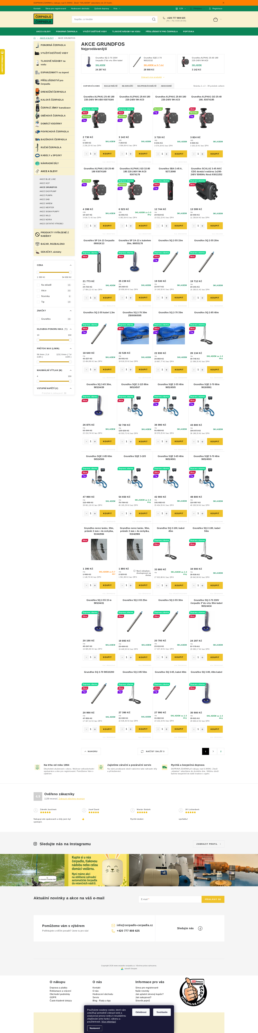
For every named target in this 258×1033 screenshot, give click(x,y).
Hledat (154, 19)
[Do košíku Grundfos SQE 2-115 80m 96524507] (143, 441)
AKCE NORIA (46, 219)
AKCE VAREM (46, 203)
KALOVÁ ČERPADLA (52, 100)
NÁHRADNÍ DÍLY (50, 163)
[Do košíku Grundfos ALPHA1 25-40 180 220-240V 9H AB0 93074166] (107, 153)
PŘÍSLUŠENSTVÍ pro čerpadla (52, 82)
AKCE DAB (44, 199)
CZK (181, 8)
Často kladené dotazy (61, 1000)
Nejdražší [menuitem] (127, 86)
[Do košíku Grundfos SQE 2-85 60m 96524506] (107, 513)
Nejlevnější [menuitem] (111, 86)
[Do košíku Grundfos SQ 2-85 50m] (143, 729)
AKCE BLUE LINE (48, 179)
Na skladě (55, 285)
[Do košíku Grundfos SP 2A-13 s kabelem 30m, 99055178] (143, 297)
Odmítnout (141, 1012)
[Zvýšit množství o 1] (94, 153)
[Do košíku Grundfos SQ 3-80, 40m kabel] (215, 729)
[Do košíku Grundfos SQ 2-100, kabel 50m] (215, 585)
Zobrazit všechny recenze (72, 799)
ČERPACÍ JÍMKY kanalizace (56, 108)
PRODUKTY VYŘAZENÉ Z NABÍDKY (55, 234)
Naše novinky (142, 991)
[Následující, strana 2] (213, 751)
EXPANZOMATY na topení (55, 72)
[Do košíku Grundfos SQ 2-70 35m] (179, 369)
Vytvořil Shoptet (131, 969)
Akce (55, 290)
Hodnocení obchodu (80, 8)
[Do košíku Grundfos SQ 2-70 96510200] (107, 729)
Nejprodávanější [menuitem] (147, 86)
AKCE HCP (45, 183)
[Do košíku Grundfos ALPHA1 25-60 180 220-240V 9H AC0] (143, 153)
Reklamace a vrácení (60, 991)
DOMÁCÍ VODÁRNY (51, 123)
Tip (55, 302)
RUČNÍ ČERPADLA (51, 147)
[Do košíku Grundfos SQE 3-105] (143, 513)
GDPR (53, 997)
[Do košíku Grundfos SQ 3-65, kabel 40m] (179, 729)
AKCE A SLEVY (49, 171)
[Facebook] (200, 928)
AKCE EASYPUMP (48, 191)
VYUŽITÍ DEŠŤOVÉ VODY (54, 53)
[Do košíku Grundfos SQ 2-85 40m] (215, 369)
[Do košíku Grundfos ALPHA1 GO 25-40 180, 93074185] (215, 153)
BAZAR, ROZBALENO (52, 244)
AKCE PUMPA (46, 195)
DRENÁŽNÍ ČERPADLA (53, 92)
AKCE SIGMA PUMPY (49, 211)
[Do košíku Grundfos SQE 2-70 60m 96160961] (215, 441)
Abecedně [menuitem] (166, 86)
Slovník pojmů (142, 1000)
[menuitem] (43, 31)
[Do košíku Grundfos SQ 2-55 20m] (215, 297)
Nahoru (93, 751)
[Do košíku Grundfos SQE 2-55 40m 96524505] (179, 441)
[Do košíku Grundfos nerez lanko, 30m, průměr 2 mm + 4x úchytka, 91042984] (107, 585)
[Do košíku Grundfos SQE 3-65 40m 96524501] (179, 513)
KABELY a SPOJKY (51, 155)
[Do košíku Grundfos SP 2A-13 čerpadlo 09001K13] (107, 297)
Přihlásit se (213, 899)
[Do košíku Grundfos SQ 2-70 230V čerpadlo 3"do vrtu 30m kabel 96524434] (215, 657)
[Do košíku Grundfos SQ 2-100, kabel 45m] (179, 585)
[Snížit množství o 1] (86, 153)
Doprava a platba (58, 988)
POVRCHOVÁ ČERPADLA (55, 131)
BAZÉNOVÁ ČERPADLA (54, 139)
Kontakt (37, 8)
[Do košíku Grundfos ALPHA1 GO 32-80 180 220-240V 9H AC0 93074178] (143, 225)
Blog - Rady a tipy (102, 1000)
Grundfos (55, 319)
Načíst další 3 (155, 751)
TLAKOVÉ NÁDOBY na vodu (53, 63)
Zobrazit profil (207, 844)
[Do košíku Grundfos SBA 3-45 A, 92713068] (179, 225)
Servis (96, 997)
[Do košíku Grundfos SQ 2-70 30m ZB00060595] (143, 369)
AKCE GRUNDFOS (48, 187)
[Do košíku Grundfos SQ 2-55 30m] (179, 657)
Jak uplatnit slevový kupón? (149, 994)
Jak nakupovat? (143, 997)
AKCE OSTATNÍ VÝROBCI (51, 224)
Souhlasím (162, 1012)
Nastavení (95, 1028)
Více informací (108, 1022)
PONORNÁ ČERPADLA (53, 45)
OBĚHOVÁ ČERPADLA (53, 116)
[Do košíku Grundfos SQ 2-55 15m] (179, 297)
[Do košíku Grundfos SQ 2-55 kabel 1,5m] (107, 369)
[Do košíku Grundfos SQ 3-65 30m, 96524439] (107, 441)
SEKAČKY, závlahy (51, 252)
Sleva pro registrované (55, 8)
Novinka (55, 296)
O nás (96, 991)
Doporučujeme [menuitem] (91, 86)
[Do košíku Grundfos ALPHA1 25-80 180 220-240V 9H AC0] (179, 153)
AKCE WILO (45, 215)
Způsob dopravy (101, 8)
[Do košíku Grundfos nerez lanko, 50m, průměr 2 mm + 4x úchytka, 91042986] (143, 585)
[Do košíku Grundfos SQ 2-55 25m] (143, 657)
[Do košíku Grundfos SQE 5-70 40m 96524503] (215, 513)
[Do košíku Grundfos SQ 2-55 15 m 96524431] (107, 657)
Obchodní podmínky (60, 994)
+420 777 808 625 (175, 18)
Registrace (217, 8)
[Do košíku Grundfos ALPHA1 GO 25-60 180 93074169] (107, 225)
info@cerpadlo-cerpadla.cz (135, 925)
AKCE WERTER (47, 207)
